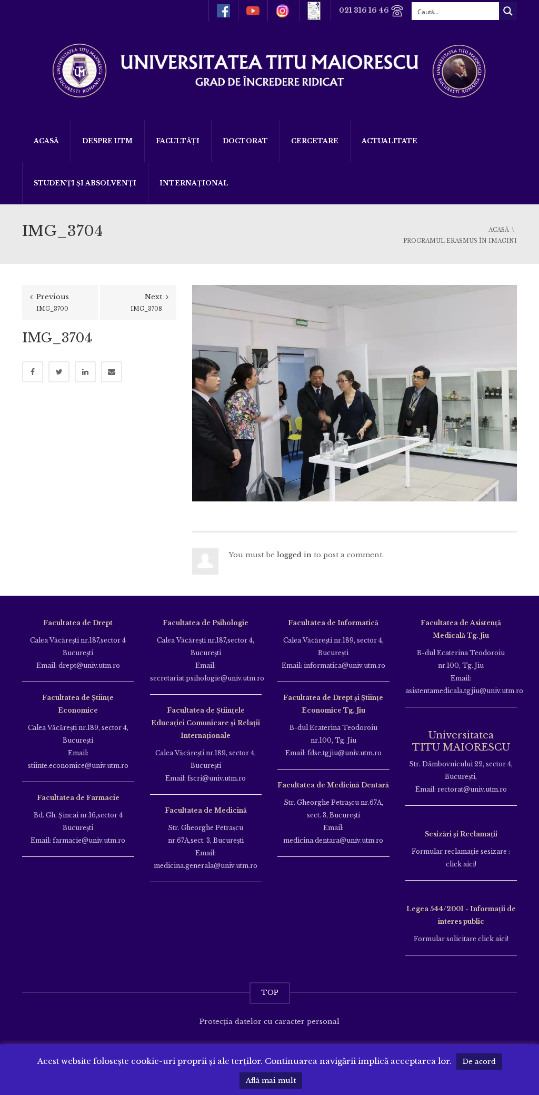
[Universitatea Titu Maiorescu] (269, 69)
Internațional (193, 183)
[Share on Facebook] (32, 371)
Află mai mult (271, 1080)
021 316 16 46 (365, 10)
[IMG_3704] (354, 392)
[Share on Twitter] (58, 371)
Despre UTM (107, 141)
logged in (294, 554)
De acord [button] (479, 1061)
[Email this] (111, 371)
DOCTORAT (245, 141)
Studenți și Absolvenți (85, 183)
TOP (269, 992)
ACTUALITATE (389, 141)
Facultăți (177, 141)
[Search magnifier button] (508, 11)
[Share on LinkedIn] (85, 371)
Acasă (46, 141)
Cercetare (314, 141)
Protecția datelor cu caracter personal (269, 1021)
